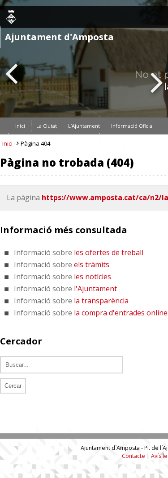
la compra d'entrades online (121, 313)
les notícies (92, 276)
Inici (7, 143)
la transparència (101, 301)
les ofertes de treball (108, 252)
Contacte (133, 456)
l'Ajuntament (95, 289)
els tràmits (91, 264)
